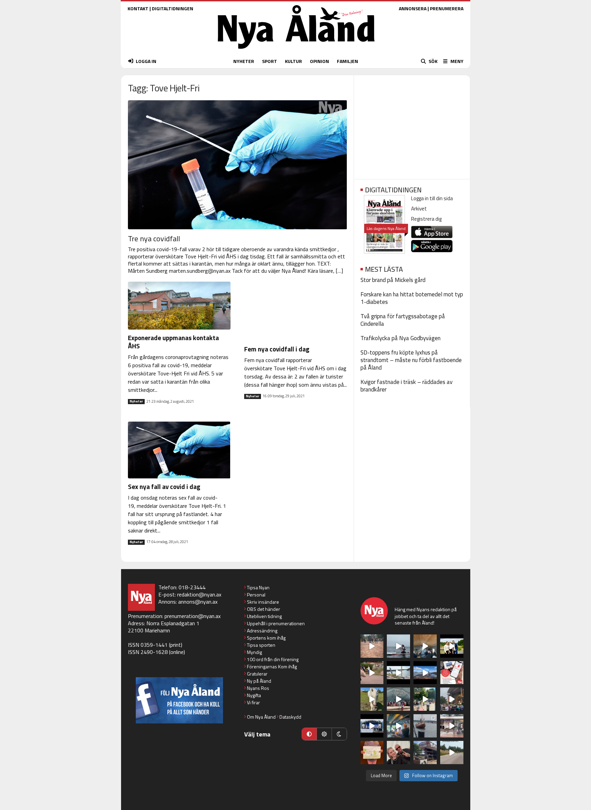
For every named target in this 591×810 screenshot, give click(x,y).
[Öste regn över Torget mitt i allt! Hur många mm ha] (451, 725)
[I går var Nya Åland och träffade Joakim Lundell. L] (398, 752)
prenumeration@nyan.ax (193, 616)
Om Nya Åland (261, 716)
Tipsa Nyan (258, 587)
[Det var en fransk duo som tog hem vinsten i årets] (398, 672)
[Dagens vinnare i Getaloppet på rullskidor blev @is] (451, 752)
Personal (256, 594)
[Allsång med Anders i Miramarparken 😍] (372, 725)
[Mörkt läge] (339, 734)
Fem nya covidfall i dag (277, 349)
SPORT (269, 61)
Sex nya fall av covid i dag (164, 486)
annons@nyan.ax (198, 601)
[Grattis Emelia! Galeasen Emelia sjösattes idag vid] (425, 725)
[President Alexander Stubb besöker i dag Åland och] (372, 672)
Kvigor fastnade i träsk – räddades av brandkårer (406, 385)
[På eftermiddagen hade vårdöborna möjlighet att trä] (451, 646)
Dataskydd (290, 716)
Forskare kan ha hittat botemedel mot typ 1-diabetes (411, 298)
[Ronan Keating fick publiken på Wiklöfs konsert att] (451, 699)
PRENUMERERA (446, 8)
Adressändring (262, 630)
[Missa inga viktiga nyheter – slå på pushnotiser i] (451, 672)
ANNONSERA (412, 8)
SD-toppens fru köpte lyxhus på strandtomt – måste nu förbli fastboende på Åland (411, 360)
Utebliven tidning (264, 616)
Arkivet (419, 209)
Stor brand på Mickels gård (392, 279)
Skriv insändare (263, 601)
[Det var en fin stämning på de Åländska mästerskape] (372, 646)
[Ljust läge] (324, 734)
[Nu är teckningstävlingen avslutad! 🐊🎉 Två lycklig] (372, 752)
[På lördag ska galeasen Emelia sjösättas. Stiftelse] (425, 752)
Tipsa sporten (261, 644)
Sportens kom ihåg (266, 637)
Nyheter (136, 401)
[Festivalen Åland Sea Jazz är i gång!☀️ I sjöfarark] (425, 646)
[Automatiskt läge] (309, 734)
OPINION (319, 61)
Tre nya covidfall (154, 238)
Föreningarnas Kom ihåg (272, 666)
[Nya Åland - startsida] (296, 50)
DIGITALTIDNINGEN (172, 8)
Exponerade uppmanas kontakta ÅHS (173, 342)
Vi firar (253, 702)
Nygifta (254, 695)
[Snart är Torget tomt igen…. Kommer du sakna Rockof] (425, 699)
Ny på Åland (259, 680)
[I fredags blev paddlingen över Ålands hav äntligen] (398, 646)
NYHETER (243, 61)
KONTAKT (138, 8)
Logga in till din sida (432, 198)
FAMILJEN (347, 61)
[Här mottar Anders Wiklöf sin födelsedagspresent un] (398, 725)
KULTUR (293, 61)
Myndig (254, 652)
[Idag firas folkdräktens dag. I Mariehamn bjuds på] (398, 699)
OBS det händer (263, 609)
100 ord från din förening (273, 659)
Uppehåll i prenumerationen (276, 623)
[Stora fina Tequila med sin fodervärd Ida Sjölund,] (372, 699)
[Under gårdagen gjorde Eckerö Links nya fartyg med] (425, 672)
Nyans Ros (258, 688)
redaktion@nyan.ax (199, 594)
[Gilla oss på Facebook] (179, 700)
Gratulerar (257, 673)
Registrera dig (426, 219)
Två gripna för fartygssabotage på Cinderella (402, 320)
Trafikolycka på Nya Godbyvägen (400, 338)
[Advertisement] (411, 125)
